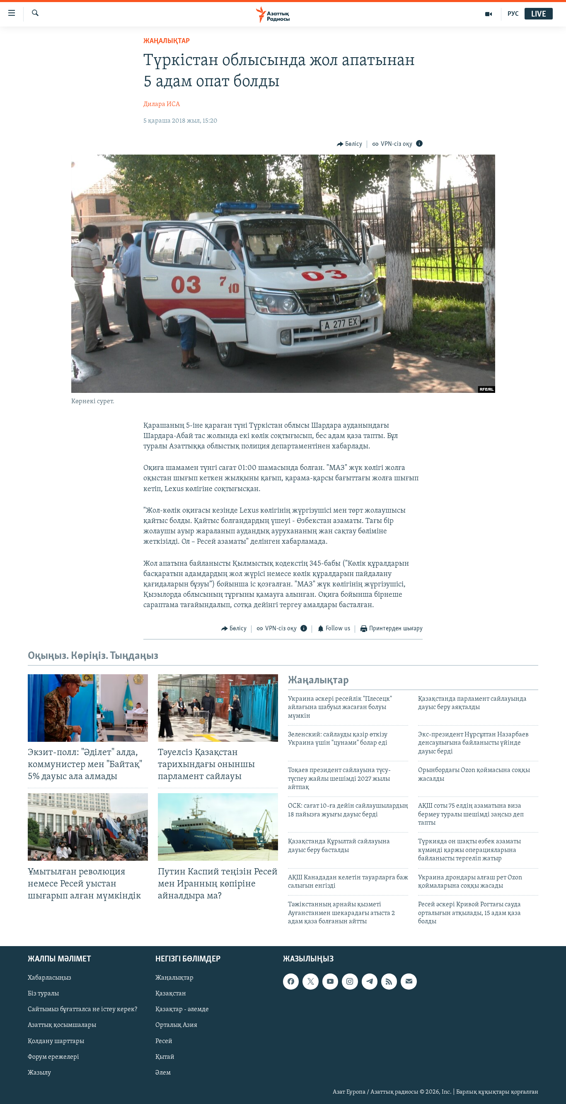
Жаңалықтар (174, 978)
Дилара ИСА (161, 104)
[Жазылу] (408, 981)
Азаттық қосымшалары (62, 1025)
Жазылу (39, 1072)
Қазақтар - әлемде (182, 1009)
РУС (513, 14)
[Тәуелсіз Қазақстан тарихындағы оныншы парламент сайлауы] (218, 708)
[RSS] (389, 981)
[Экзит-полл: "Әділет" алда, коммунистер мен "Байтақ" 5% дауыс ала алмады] (88, 708)
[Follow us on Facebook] (291, 981)
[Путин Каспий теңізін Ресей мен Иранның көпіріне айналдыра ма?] (218, 827)
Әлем (163, 1072)
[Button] (350, 144)
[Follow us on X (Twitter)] (310, 981)
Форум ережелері (53, 1056)
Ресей (163, 1041)
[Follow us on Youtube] (330, 981)
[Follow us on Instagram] (350, 981)
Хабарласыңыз (49, 978)
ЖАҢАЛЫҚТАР (166, 41)
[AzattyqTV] (488, 14)
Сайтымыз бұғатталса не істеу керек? (82, 1009)
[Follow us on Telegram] (369, 981)
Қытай (164, 1056)
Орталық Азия (176, 1025)
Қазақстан (170, 993)
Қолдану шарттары (56, 1041)
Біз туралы (43, 993)
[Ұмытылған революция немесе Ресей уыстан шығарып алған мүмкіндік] (88, 827)
